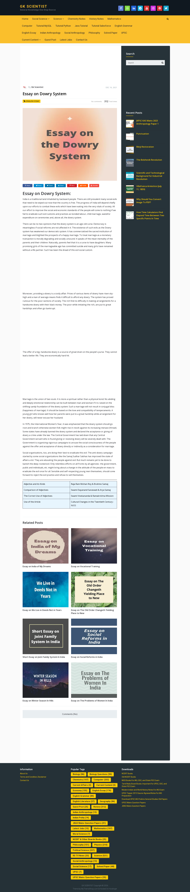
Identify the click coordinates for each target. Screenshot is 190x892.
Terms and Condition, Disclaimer (33, 777)
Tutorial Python (63, 25)
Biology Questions (101, 774)
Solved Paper (110, 32)
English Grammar (123, 25)
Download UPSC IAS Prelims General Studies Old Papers (144, 799)
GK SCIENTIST (33, 6)
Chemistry (80, 779)
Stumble (95, 185)
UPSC (124, 32)
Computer (27, 25)
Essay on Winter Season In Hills (38, 700)
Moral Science (81, 834)
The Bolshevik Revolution (149, 159)
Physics (100, 845)
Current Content (30, 39)
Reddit (84, 185)
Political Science (84, 850)
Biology (78, 774)
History (99, 807)
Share (28, 185)
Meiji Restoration (145, 146)
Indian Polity (81, 817)
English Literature (84, 801)
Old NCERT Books (129, 777)
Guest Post (50, 39)
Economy (80, 790)
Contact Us (81, 39)
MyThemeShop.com (89, 889)
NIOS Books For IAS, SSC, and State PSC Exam (140, 780)
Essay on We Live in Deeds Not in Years (42, 610)
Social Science (39, 18)
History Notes (96, 18)
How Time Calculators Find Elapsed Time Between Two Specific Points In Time (150, 215)
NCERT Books (127, 773)
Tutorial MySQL (44, 25)
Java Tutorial (81, 25)
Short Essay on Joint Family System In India (44, 657)
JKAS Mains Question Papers (89, 823)
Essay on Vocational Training (85, 566)
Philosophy (94, 32)
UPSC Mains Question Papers (89, 877)
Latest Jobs (66, 39)
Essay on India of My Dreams (37, 566)
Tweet (51, 185)
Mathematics (114, 18)
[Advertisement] (69, 67)
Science (57, 18)
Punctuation (142, 133)
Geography (107, 801)
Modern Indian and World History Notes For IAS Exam (143, 790)
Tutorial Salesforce (101, 25)
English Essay (29, 32)
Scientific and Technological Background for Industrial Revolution (150, 175)
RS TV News (81, 855)
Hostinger (113, 889)
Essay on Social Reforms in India (86, 657)
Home (25, 18)
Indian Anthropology (50, 32)
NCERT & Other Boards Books (89, 839)
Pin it (72, 185)
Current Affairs (82, 785)
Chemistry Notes (76, 18)
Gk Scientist (37, 87)
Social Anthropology (74, 32)
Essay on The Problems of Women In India (92, 700)
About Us (24, 773)
